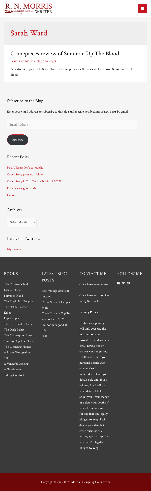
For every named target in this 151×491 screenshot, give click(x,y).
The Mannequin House (18, 335)
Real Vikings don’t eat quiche (25, 168)
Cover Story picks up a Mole (25, 174)
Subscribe (18, 140)
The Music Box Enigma (18, 301)
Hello (10, 195)
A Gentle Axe (12, 369)
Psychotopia (11, 318)
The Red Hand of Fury (18, 324)
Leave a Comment (21, 61)
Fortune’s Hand (13, 296)
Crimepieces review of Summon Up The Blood (64, 54)
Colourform (102, 482)
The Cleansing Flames (17, 347)
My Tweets (14, 249)
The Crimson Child (16, 284)
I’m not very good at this (22, 188)
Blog (39, 61)
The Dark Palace (14, 330)
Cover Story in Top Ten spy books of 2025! (34, 181)
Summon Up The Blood (19, 341)
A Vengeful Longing (16, 364)
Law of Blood (12, 290)
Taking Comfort (14, 375)
